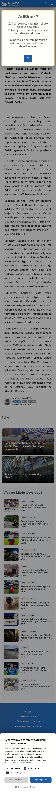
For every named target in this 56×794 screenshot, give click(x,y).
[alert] (28, 763)
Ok (28, 58)
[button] (28, 786)
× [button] (53, 736)
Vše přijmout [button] (41, 780)
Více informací (27, 763)
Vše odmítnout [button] (16, 780)
